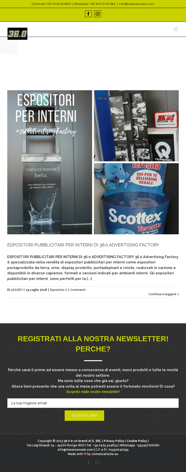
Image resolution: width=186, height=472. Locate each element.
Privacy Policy (114, 441)
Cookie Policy (137, 441)
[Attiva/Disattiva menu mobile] (176, 29)
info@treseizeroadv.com (137, 4)
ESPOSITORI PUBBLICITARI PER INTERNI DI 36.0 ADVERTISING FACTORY (83, 244)
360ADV (17, 290)
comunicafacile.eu (105, 454)
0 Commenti (76, 290)
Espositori (57, 290)
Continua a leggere (162, 294)
